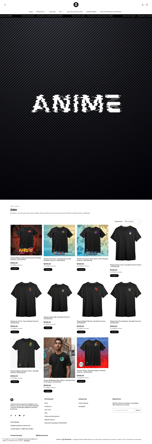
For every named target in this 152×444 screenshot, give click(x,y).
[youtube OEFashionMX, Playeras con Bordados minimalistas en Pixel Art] (19, 415)
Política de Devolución (75, 11)
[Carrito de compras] (147, 5)
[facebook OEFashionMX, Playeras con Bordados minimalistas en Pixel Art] (15, 415)
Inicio (31, 11)
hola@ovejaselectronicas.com (20, 425)
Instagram (81, 406)
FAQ (60, 11)
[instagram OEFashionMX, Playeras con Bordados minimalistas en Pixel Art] (11, 415)
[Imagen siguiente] (38, 238)
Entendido (27, 440)
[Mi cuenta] (143, 5)
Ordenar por (119, 221)
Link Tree (52, 11)
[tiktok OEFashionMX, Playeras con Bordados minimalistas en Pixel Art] (24, 415)
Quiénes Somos (91, 11)
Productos (40, 11)
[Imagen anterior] (13, 238)
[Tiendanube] (64, 440)
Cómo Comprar (83, 403)
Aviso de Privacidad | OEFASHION (110, 11)
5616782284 (14, 422)
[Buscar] (5, 5)
